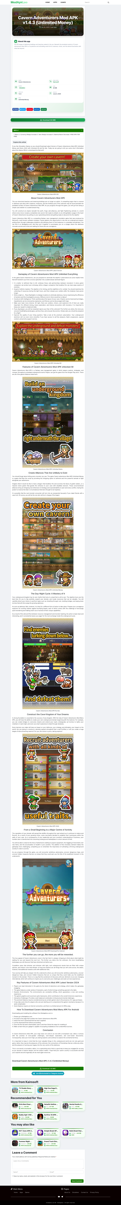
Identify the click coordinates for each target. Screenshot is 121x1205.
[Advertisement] (47, 64)
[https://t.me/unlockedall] (62, 1197)
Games (63, 2)
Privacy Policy (94, 1192)
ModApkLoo (19, 2)
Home (47, 2)
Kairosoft (56, 82)
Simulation (22, 88)
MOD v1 (16, 130)
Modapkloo (60, 1202)
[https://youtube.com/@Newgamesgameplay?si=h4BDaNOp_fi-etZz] (59, 1197)
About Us (67, 1192)
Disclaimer (75, 1192)
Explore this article (19, 142)
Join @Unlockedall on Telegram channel (49, 1073)
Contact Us (84, 1192)
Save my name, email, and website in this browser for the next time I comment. (38, 1176)
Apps (55, 2)
